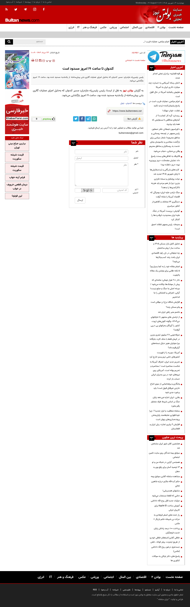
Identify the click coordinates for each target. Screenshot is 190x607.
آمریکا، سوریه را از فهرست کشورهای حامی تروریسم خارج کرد (165, 355)
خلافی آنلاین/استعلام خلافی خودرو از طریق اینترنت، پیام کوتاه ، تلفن (165, 540)
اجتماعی (128, 60)
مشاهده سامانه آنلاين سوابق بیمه (165, 476)
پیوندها (28, 2)
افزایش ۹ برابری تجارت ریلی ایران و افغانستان (165, 426)
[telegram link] (88, 118)
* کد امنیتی (135, 191)
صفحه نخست (176, 27)
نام (137, 151)
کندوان (129, 103)
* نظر (136, 164)
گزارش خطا (132, 119)
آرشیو (157, 589)
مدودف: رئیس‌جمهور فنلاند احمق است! (165, 226)
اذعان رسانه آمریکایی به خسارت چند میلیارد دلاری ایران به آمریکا (164, 85)
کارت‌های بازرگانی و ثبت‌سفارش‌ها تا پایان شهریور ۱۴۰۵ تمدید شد (165, 172)
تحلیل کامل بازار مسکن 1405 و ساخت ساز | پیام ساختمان (166, 246)
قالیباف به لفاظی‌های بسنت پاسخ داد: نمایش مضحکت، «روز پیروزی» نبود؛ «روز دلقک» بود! (164, 160)
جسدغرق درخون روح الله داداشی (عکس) (165, 549)
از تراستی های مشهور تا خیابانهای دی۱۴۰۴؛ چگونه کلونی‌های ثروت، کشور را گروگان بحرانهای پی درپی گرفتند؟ (165, 323)
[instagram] (35, 10)
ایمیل (136, 157)
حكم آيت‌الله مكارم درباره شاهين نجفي (165, 483)
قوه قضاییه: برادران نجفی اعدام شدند (166, 76)
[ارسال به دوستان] (36, 60)
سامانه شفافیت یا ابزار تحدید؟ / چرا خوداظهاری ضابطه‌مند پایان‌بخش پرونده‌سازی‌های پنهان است (164, 415)
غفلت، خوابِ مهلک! (171, 110)
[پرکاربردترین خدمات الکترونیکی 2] (17, 69)
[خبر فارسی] (17, 112)
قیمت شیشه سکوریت (17, 157)
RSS (95, 589)
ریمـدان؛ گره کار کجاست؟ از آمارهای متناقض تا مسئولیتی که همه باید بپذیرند (166, 120)
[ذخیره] (40, 60)
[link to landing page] (166, 15)
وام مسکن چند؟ (173, 307)
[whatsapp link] (94, 118)
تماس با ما (47, 2)
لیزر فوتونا (17, 196)
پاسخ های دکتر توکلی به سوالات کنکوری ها (166, 558)
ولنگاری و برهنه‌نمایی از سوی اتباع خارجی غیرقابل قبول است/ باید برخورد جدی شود (165, 388)
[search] (9, 42)
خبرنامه (19, 2)
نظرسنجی (126, 589)
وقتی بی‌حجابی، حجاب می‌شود (167, 151)
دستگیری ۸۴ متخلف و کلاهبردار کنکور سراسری (166, 204)
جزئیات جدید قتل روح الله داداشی (165, 500)
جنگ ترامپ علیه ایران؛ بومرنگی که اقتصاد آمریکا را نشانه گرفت (165, 194)
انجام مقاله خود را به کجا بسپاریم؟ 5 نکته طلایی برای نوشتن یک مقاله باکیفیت (165, 271)
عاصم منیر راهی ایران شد (169, 312)
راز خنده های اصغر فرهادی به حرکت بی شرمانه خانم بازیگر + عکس (166, 519)
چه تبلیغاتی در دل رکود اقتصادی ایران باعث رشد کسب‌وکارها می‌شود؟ (166, 257)
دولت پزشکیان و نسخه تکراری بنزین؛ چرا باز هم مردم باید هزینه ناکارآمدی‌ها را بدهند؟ (165, 183)
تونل (122, 103)
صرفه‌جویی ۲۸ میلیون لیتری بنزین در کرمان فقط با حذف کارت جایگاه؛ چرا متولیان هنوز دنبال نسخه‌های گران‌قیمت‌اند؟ (165, 341)
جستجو (148, 589)
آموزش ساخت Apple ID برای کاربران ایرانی (167, 508)
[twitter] (16, 10)
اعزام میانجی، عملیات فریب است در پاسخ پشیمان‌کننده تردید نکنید (140, 41)
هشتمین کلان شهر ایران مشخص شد (165, 446)
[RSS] (7, 9)
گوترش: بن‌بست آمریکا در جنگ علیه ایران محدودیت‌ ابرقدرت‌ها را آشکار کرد (165, 215)
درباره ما (37, 2)
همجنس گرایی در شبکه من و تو (166, 462)
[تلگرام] (166, 56)
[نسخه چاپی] (32, 60)
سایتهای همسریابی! (171, 490)
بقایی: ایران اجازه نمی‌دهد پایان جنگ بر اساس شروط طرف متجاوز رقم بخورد (165, 402)
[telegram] (25, 9)
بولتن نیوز (128, 90)
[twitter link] (76, 118)
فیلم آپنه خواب (17, 177)
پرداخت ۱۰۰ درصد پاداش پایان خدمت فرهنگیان (167, 530)
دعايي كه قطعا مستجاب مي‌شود (166, 495)
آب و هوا (9, 2)
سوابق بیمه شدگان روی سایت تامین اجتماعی (164, 455)
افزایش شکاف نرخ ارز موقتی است (165, 302)
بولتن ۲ (161, 27)
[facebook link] (82, 118)
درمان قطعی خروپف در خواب (17, 187)
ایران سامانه (163, 599)
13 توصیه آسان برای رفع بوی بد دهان (166, 469)
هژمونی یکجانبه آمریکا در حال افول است (165, 94)
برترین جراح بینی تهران (17, 146)
